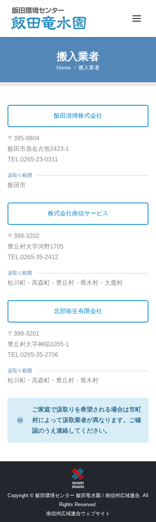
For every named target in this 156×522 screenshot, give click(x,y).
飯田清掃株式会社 (78, 115)
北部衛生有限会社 (78, 311)
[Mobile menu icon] (137, 18)
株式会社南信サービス (78, 213)
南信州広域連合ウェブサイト (78, 513)
